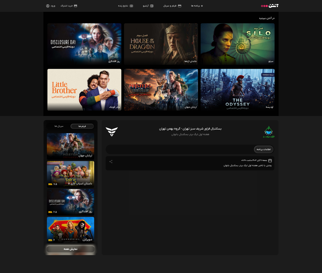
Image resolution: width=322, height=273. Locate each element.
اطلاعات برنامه (264, 149)
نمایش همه (70, 249)
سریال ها (59, 126)
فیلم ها (82, 126)
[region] (71, 187)
